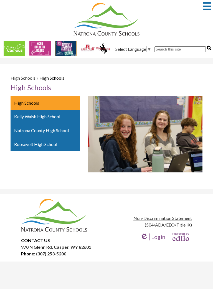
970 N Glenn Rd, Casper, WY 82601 (56, 247)
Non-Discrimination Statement (162, 218)
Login (152, 236)
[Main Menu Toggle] (207, 6)
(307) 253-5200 (51, 253)
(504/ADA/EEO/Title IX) (168, 224)
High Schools (23, 78)
